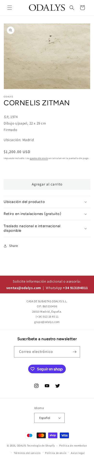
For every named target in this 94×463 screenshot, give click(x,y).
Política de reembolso (73, 445)
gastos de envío (39, 158)
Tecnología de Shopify (41, 445)
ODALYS (21, 445)
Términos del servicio (27, 453)
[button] (9, 7)
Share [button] (13, 245)
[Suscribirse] (74, 351)
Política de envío (55, 453)
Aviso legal (78, 453)
